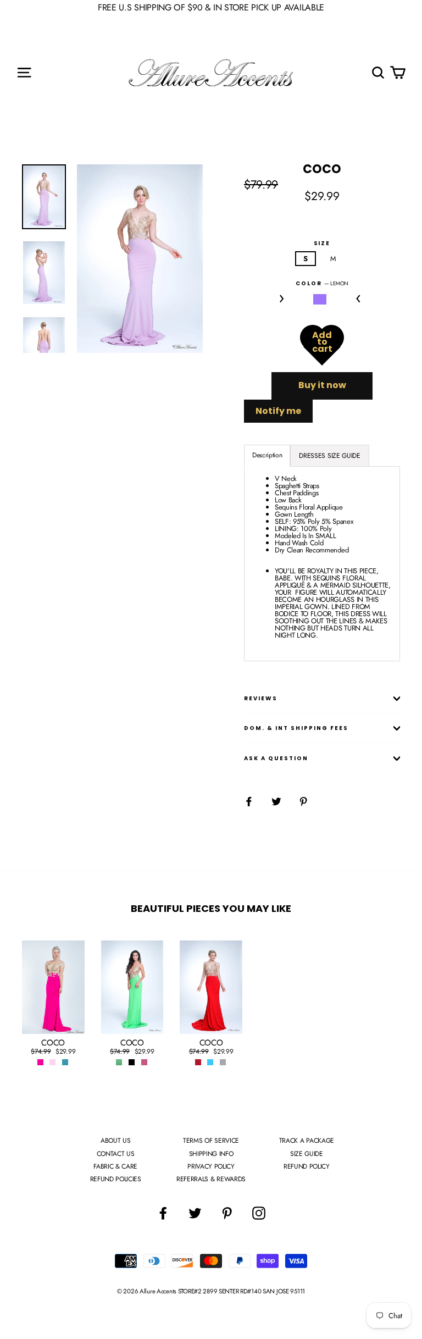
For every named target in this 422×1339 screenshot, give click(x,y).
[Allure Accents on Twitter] (195, 1213)
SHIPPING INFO (211, 1154)
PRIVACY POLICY (210, 1166)
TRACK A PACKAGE (306, 1141)
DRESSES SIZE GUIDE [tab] (329, 456)
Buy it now (322, 385)
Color (322, 283)
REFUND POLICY (307, 1166)
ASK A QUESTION (276, 758)
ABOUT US (115, 1141)
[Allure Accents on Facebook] (163, 1213)
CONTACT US (116, 1154)
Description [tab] (267, 455)
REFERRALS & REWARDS (211, 1179)
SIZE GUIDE (306, 1154)
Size (322, 243)
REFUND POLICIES (115, 1179)
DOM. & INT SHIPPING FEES (296, 728)
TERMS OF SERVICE (211, 1141)
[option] (140, 258)
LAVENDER (320, 299)
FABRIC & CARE (115, 1166)
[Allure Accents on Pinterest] (227, 1213)
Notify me (278, 411)
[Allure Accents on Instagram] (258, 1213)
